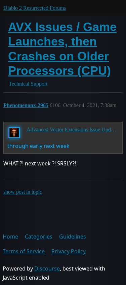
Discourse (47, 268)
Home (10, 236)
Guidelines (72, 236)
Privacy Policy (68, 251)
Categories (38, 236)
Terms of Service (24, 251)
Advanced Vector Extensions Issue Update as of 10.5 (72, 129)
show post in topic (22, 192)
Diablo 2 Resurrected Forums (34, 8)
